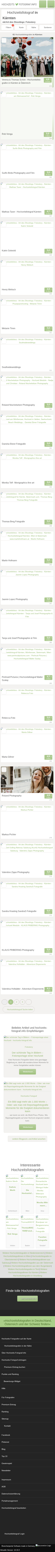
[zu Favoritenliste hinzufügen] (3, 40)
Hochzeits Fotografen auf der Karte (16, 1339)
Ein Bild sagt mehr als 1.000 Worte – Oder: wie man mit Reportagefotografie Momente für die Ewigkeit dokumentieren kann (27, 1106)
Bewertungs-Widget (12, 1381)
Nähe (33, 27)
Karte (21, 27)
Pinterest (5, 1442)
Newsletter (6, 1470)
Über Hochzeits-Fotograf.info (14, 1353)
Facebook (6, 1435)
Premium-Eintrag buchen (14, 1367)
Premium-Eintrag (9, 1404)
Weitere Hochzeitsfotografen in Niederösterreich (23, 1253)
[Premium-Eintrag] (49, 1168)
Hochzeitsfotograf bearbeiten (14, 1508)
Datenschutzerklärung (11, 1494)
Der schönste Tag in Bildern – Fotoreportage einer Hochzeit (27, 1054)
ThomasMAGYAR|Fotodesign (27, 1230)
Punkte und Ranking (10, 1374)
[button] (4, 1002)
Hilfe (3, 1388)
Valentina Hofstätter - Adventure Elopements (23, 989)
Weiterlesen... (28, 1072)
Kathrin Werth (12, 1188)
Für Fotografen (8, 1397)
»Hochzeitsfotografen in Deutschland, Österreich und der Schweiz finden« (27, 1322)
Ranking (5, 1412)
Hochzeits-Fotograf (29, 1096)
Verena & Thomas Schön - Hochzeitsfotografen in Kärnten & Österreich (21, 81)
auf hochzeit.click (28, 1298)
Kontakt (7, 1426)
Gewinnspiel (7, 1463)
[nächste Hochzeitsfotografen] (29, 1002)
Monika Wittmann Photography (42, 1204)
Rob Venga (12, 1234)
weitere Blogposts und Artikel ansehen (28, 1139)
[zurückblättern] (7, 57)
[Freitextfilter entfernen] (43, 4)
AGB (3, 1487)
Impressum (6, 1480)
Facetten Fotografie (42, 1238)
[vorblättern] (46, 57)
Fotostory (29, 1047)
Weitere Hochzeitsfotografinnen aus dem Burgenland (27, 1266)
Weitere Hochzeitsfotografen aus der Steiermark (32, 1263)
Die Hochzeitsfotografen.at (27, 1192)
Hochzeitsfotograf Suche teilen (20, 1009)
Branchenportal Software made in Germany (17, 1546)
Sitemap (5, 1419)
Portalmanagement (10, 1501)
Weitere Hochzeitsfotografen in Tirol (23, 1269)
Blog (3, 1449)
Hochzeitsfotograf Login (14, 1534)
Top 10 (4, 1456)
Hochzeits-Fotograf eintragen (14, 1360)
